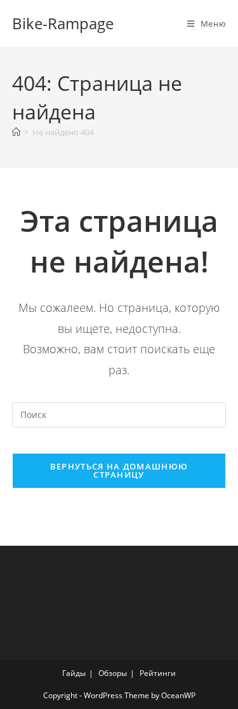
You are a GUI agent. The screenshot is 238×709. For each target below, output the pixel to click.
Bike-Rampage (63, 23)
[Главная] (16, 132)
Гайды (74, 673)
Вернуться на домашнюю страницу (119, 470)
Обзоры (112, 673)
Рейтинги (158, 673)
